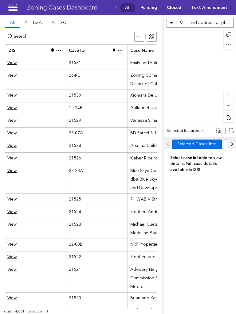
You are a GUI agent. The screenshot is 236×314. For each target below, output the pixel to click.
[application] (200, 76)
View (12, 63)
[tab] (12, 23)
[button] (139, 37)
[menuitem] (128, 7)
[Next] (231, 8)
